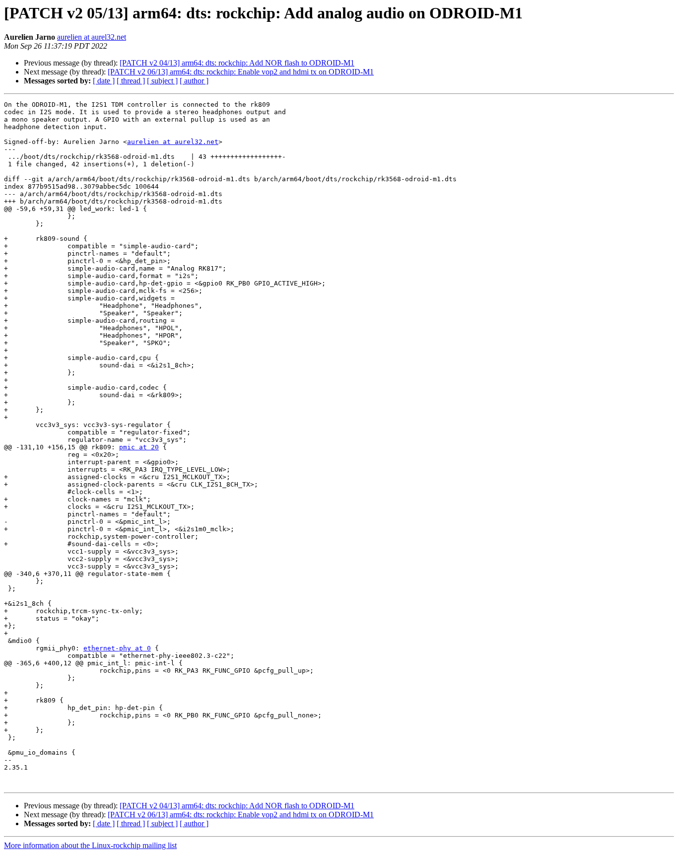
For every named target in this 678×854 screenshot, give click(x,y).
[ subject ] (162, 80)
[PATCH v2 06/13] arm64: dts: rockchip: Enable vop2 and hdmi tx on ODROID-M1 (241, 72)
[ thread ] (131, 80)
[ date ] (104, 80)
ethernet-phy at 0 (117, 648)
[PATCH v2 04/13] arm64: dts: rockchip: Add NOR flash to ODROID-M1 (237, 63)
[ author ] (194, 80)
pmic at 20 (139, 447)
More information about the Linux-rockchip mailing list (90, 845)
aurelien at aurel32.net (91, 37)
